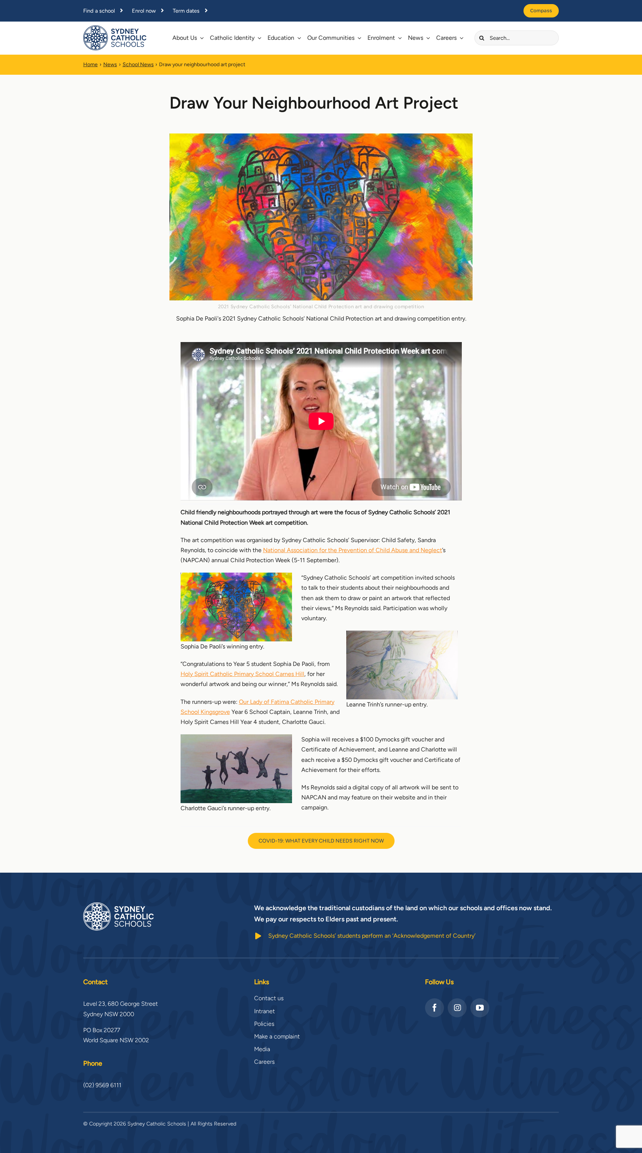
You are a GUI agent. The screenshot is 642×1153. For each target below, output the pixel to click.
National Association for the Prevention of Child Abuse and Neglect (352, 550)
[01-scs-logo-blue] (114, 28)
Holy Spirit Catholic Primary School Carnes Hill (242, 673)
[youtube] (479, 1007)
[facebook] (434, 1007)
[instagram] (457, 1007)
